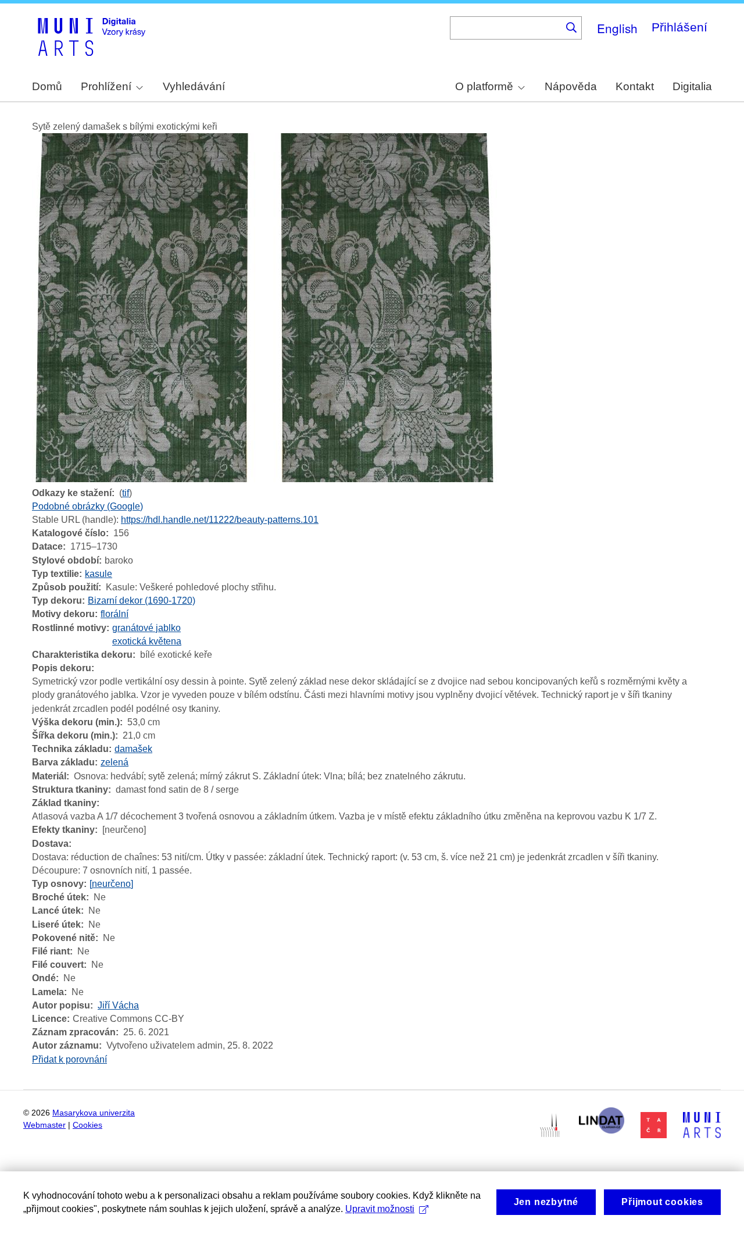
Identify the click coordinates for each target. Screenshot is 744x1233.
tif (125, 493)
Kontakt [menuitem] (635, 86)
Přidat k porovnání (69, 1059)
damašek (133, 749)
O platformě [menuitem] (484, 86)
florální (114, 614)
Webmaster (44, 1125)
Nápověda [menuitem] (571, 86)
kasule (98, 574)
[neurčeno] (111, 884)
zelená (114, 762)
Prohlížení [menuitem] (106, 86)
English (617, 28)
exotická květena (146, 641)
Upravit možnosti (379, 1209)
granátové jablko (146, 628)
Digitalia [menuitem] (692, 86)
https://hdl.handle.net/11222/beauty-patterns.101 (220, 520)
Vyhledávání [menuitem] (194, 86)
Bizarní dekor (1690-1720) (141, 600)
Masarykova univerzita (93, 1113)
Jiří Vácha (118, 1005)
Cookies (87, 1125)
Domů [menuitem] (47, 86)
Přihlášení (679, 27)
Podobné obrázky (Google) (87, 506)
